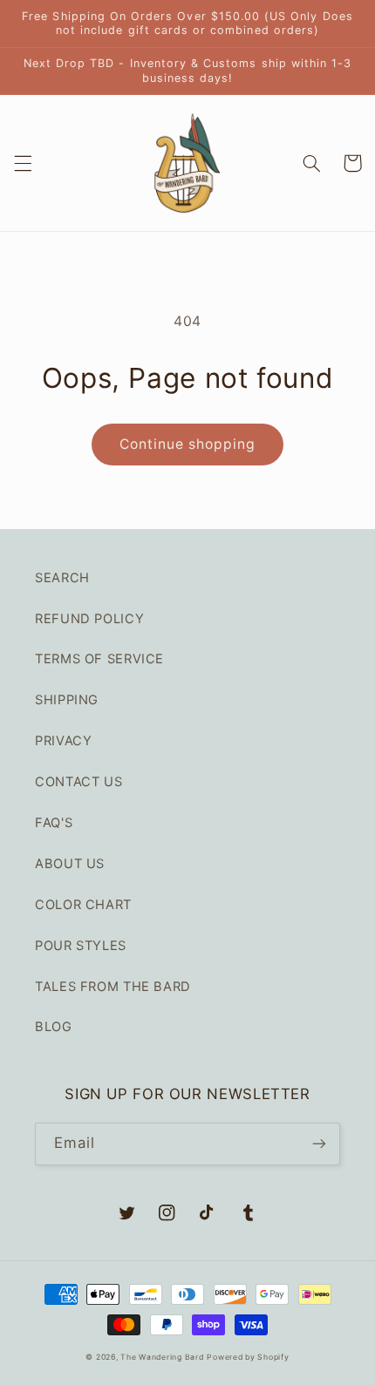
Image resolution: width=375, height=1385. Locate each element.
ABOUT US (70, 864)
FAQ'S (53, 823)
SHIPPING (67, 700)
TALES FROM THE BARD (113, 987)
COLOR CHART (83, 905)
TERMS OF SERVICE (99, 659)
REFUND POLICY (89, 619)
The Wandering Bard (161, 1357)
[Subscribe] (319, 1144)
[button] (23, 163)
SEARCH (62, 578)
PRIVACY (63, 741)
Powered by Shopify (248, 1357)
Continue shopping (187, 444)
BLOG (53, 1027)
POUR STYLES (80, 946)
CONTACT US (78, 782)
